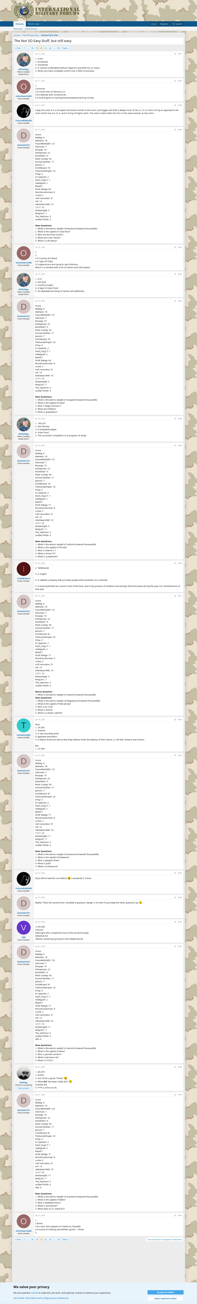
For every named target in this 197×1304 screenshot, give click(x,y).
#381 (180, 54)
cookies (34, 1292)
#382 (180, 81)
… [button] (28, 48)
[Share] (175, 54)
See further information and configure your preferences (41, 1297)
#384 (180, 129)
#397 (180, 946)
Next (65, 48)
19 (37, 48)
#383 (180, 105)
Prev (19, 48)
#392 (180, 719)
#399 (180, 1094)
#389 (180, 445)
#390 (180, 563)
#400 (180, 1215)
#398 (180, 1067)
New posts (17, 28)
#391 (180, 596)
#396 (180, 922)
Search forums (31, 28)
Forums (20, 23)
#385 (180, 247)
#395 (180, 897)
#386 (180, 274)
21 (46, 48)
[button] (42, 24)
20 (41, 48)
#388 (180, 418)
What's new (33, 23)
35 (59, 48)
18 (32, 48)
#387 (180, 301)
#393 (180, 755)
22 (50, 48)
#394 (180, 873)
